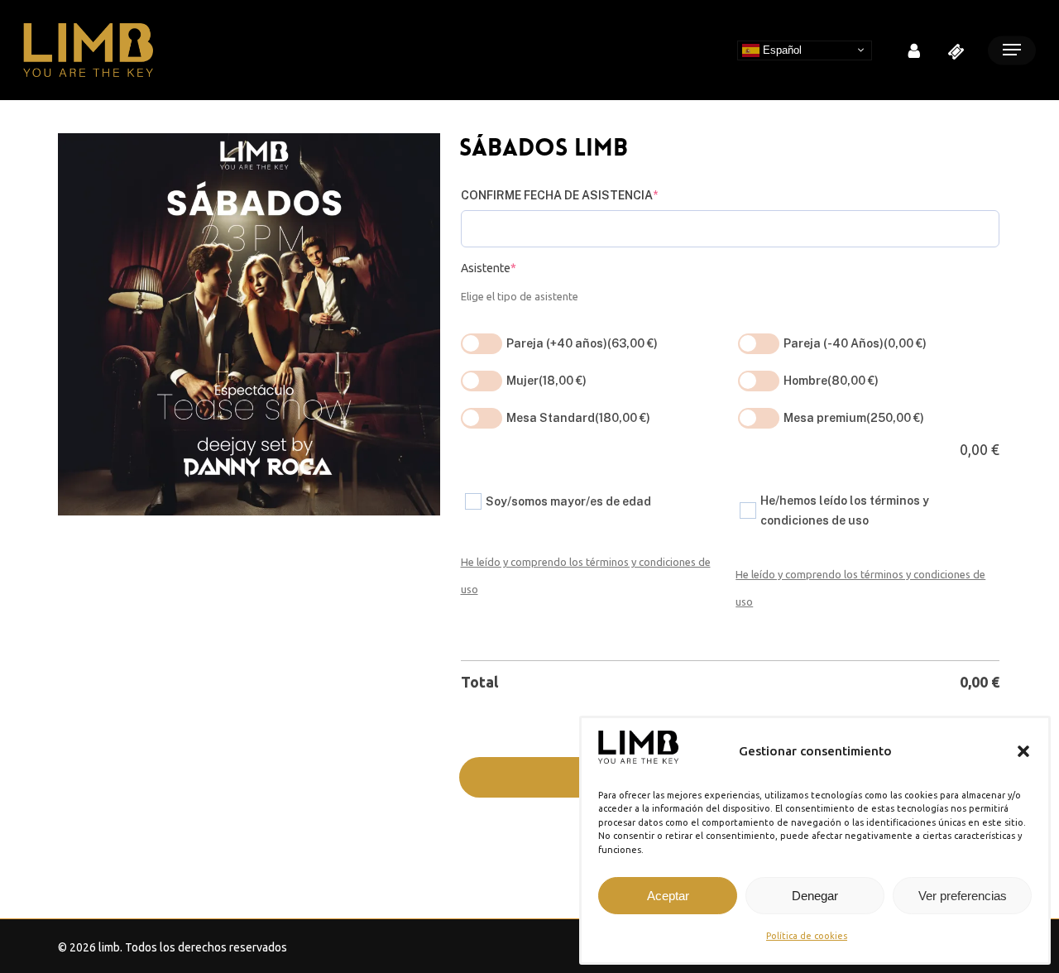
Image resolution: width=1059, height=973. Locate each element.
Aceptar (668, 896)
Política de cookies (806, 936)
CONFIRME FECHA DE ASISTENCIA (559, 195)
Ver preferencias (962, 896)
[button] (1023, 751)
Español (781, 49)
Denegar (815, 896)
